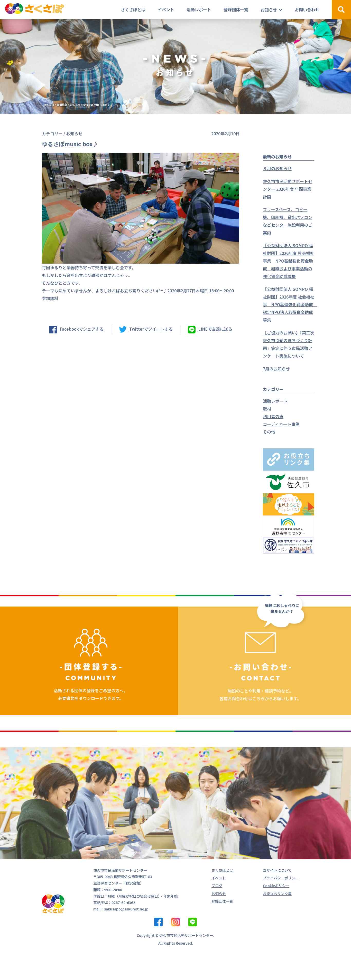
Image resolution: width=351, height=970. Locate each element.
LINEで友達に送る (215, 329)
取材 (267, 409)
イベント (166, 9)
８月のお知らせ (277, 168)
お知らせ (269, 10)
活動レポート (199, 9)
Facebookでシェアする (82, 329)
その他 (269, 432)
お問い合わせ (307, 9)
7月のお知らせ (276, 369)
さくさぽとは (133, 9)
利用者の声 (273, 416)
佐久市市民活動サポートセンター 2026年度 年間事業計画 (287, 189)
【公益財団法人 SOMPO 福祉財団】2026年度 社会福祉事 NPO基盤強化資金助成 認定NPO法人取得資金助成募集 (290, 304)
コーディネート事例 (281, 424)
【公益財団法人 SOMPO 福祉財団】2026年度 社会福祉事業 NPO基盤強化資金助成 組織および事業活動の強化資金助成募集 (288, 260)
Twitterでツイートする (151, 329)
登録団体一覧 (236, 9)
